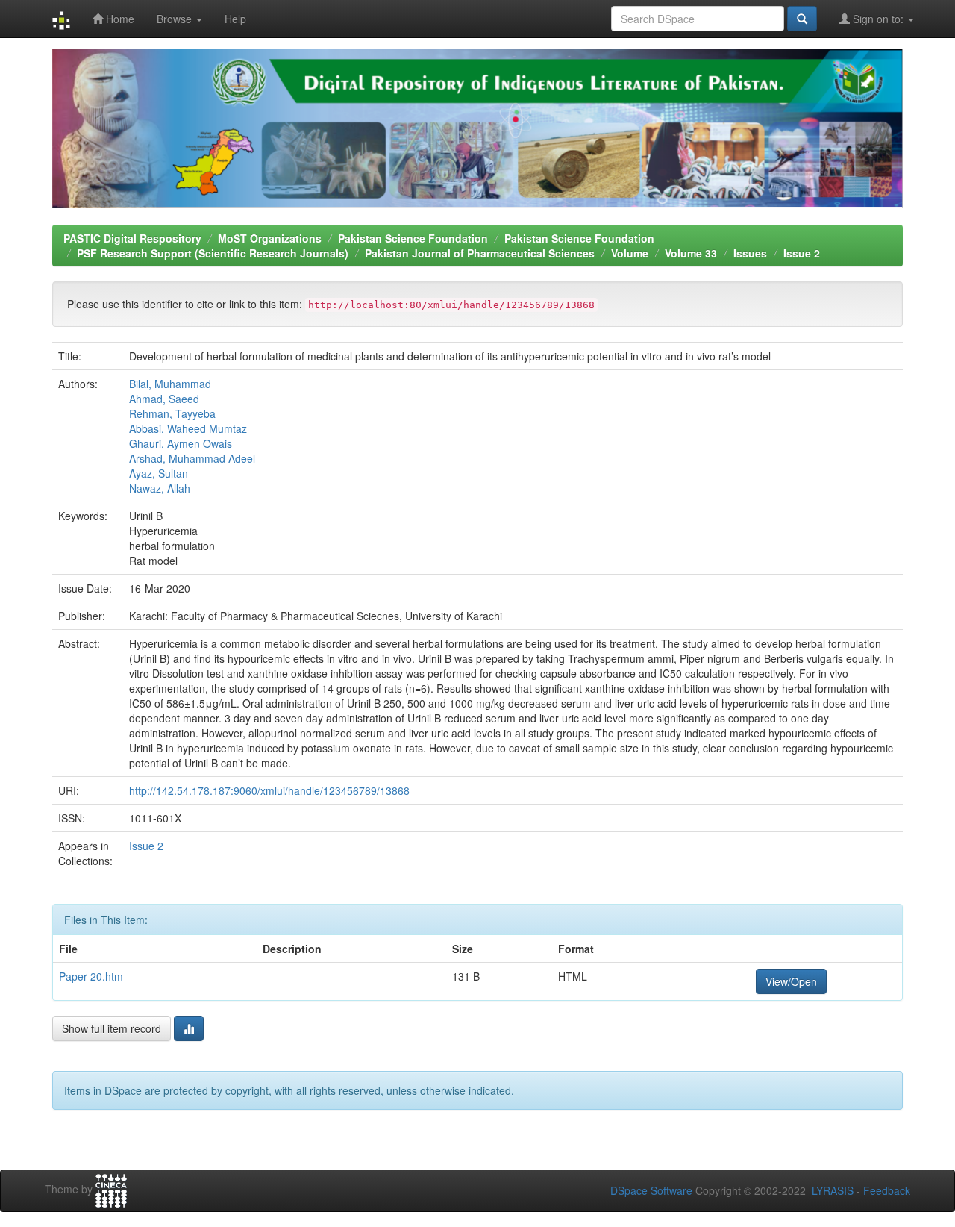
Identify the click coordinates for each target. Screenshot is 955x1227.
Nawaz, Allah (159, 488)
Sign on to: (878, 18)
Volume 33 (691, 253)
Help (235, 18)
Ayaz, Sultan (158, 473)
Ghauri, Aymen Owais (180, 443)
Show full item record (111, 1028)
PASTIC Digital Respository (132, 238)
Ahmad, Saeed (164, 398)
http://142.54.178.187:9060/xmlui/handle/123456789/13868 (269, 790)
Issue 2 (801, 253)
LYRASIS (833, 1190)
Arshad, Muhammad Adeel (192, 458)
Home (118, 18)
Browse (176, 18)
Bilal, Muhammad (170, 383)
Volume (629, 253)
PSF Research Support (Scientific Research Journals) (212, 253)
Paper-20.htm (91, 976)
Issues (750, 253)
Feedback (886, 1190)
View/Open (791, 981)
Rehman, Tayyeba (172, 413)
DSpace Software (651, 1190)
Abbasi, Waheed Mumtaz (188, 428)
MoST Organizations (270, 238)
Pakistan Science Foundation (413, 238)
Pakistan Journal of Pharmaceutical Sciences (480, 253)
